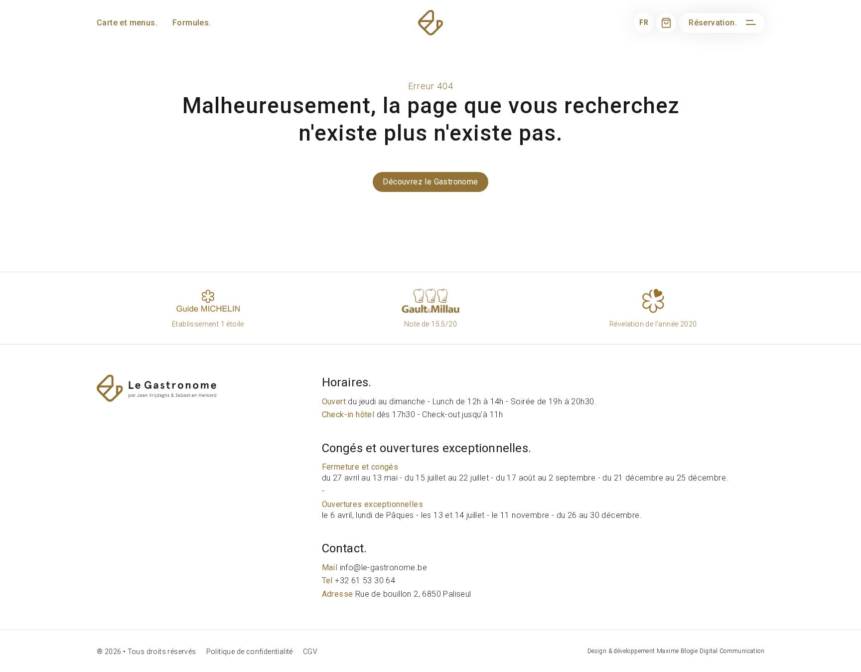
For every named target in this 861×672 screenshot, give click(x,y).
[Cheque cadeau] (666, 23)
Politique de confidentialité (249, 652)
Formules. (191, 22)
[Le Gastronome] (430, 22)
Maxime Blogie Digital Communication (710, 651)
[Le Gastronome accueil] (207, 388)
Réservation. (713, 22)
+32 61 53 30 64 (359, 580)
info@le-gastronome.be (374, 567)
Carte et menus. (127, 22)
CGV (310, 652)
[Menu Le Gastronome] (749, 23)
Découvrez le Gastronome (430, 181)
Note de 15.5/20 (430, 324)
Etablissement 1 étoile (208, 324)
